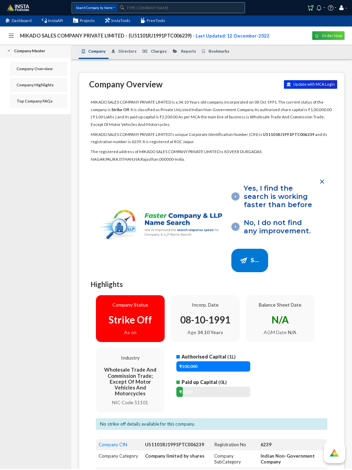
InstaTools (120, 20)
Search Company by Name (94, 8)
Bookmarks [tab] (219, 51)
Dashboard (22, 20)
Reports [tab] (188, 51)
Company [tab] (97, 51)
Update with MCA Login (314, 84)
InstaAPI (55, 20)
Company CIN (113, 444)
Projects (87, 20)
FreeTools (156, 20)
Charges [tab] (159, 51)
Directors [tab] (127, 51)
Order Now (331, 35)
